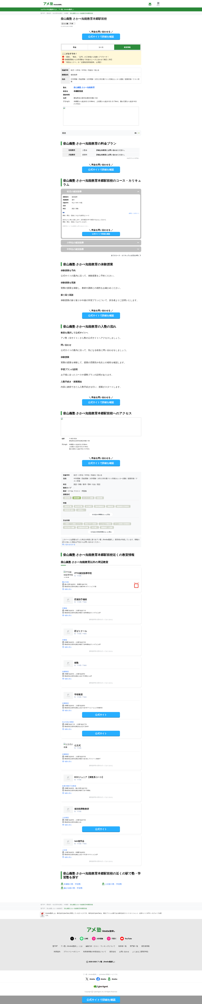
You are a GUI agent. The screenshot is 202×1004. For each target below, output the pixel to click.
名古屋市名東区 (57, 13)
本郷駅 (66, 13)
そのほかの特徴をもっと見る (101, 514)
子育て (114, 938)
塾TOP (43, 13)
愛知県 (49, 13)
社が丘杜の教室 (68, 722)
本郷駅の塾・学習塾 (72, 884)
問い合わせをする (68, 544)
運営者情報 (145, 946)
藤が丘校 (65, 582)
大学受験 (100, 938)
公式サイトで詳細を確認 (101, 36)
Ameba (92, 979)
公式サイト (101, 714)
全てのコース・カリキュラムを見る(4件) (125, 255)
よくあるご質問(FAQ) (140, 951)
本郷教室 (65, 671)
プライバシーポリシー (72, 951)
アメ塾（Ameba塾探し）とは (71, 946)
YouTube (128, 938)
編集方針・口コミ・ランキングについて (100, 946)
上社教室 (65, 817)
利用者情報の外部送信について (94, 951)
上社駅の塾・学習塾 (113, 884)
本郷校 (64, 608)
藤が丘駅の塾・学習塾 (73, 888)
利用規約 (57, 951)
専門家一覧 (134, 946)
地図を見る (68, 589)
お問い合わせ (124, 951)
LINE (86, 938)
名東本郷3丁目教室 (69, 786)
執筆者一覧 (122, 946)
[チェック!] (137, 586)
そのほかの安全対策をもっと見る (101, 532)
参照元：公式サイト (134, 213)
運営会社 (112, 951)
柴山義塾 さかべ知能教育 (84, 87)
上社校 (64, 850)
